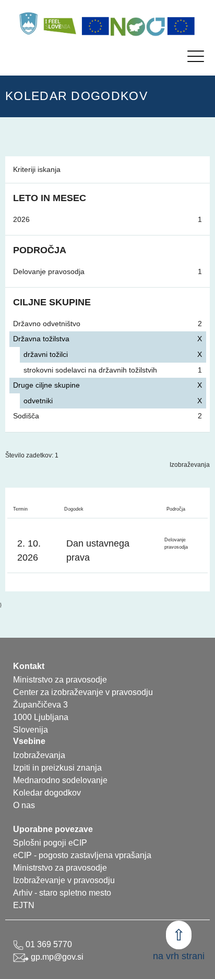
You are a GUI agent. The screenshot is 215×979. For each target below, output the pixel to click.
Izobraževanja (190, 464)
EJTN (23, 905)
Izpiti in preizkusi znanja (57, 767)
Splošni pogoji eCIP (50, 842)
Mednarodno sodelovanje (60, 780)
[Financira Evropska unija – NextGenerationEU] (181, 26)
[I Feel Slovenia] (59, 23)
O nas (24, 805)
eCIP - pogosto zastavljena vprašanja (82, 855)
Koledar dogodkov (47, 792)
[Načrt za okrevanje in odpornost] (138, 26)
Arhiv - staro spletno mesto (62, 892)
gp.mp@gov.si (56, 956)
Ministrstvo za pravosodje (60, 867)
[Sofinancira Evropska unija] (95, 26)
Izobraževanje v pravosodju (64, 880)
